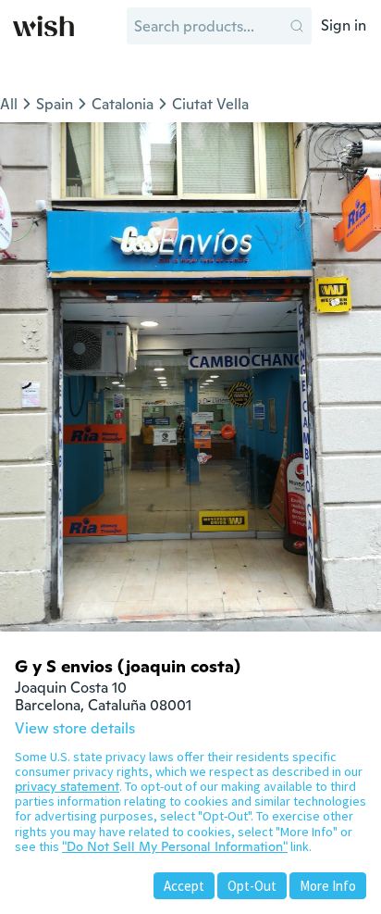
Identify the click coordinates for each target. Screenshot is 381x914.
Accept (184, 886)
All (9, 104)
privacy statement (67, 786)
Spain (54, 104)
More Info (328, 886)
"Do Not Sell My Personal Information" (175, 846)
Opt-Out (252, 886)
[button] (297, 25)
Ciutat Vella (210, 104)
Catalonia (123, 104)
